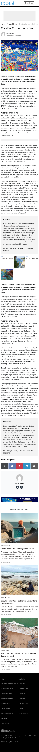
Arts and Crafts (12, 24)
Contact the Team (6, 693)
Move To (22, 693)
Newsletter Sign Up (7, 714)
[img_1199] (7, 274)
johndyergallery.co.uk (10, 226)
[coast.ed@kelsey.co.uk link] (17, 487)
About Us (4, 718)
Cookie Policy (5, 708)
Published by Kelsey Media (9, 683)
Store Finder (5, 724)
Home (3, 24)
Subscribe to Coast (7, 688)
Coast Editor (10, 33)
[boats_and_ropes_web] (7, 262)
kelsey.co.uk (21, 742)
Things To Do (24, 703)
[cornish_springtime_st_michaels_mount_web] (32, 262)
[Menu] (36, 3)
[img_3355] (19, 262)
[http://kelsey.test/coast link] (21, 487)
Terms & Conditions (7, 698)
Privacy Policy (5, 703)
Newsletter (29, 3)
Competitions (24, 714)
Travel (21, 708)
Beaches (22, 683)
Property (22, 698)
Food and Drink (24, 688)
